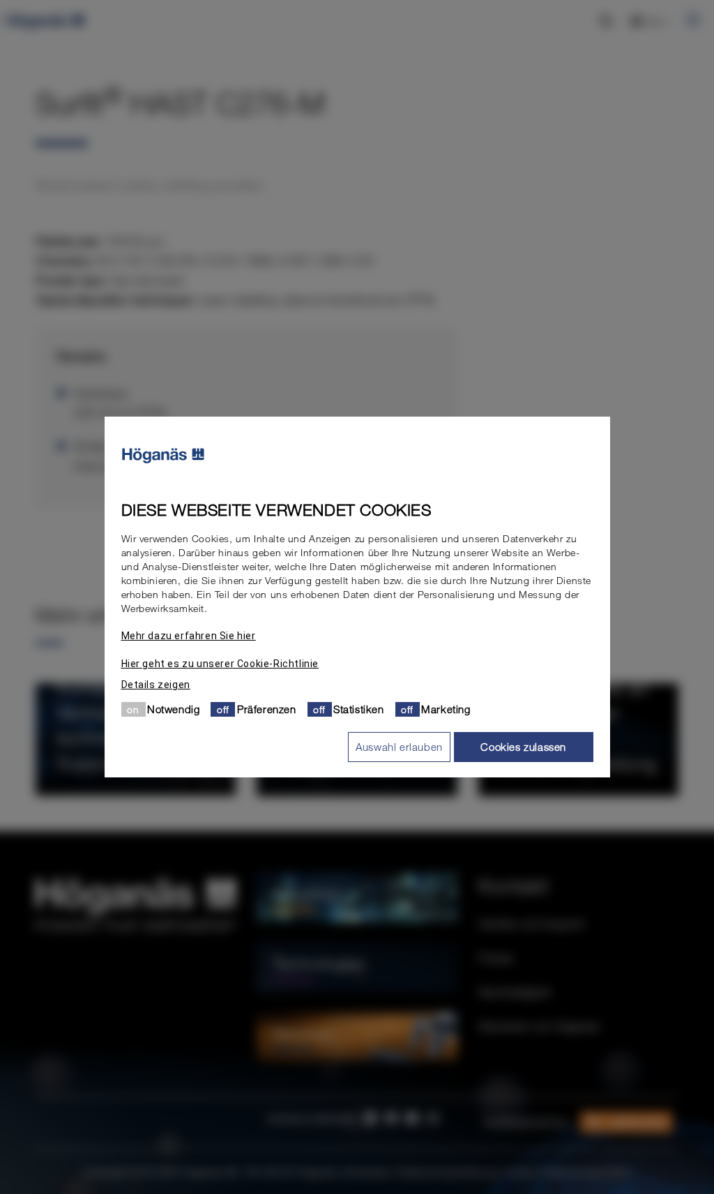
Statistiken (358, 709)
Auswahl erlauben (399, 746)
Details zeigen (155, 684)
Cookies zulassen (523, 746)
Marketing (445, 709)
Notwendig (173, 709)
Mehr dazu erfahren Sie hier (188, 635)
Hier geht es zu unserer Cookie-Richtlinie (220, 663)
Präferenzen (266, 709)
